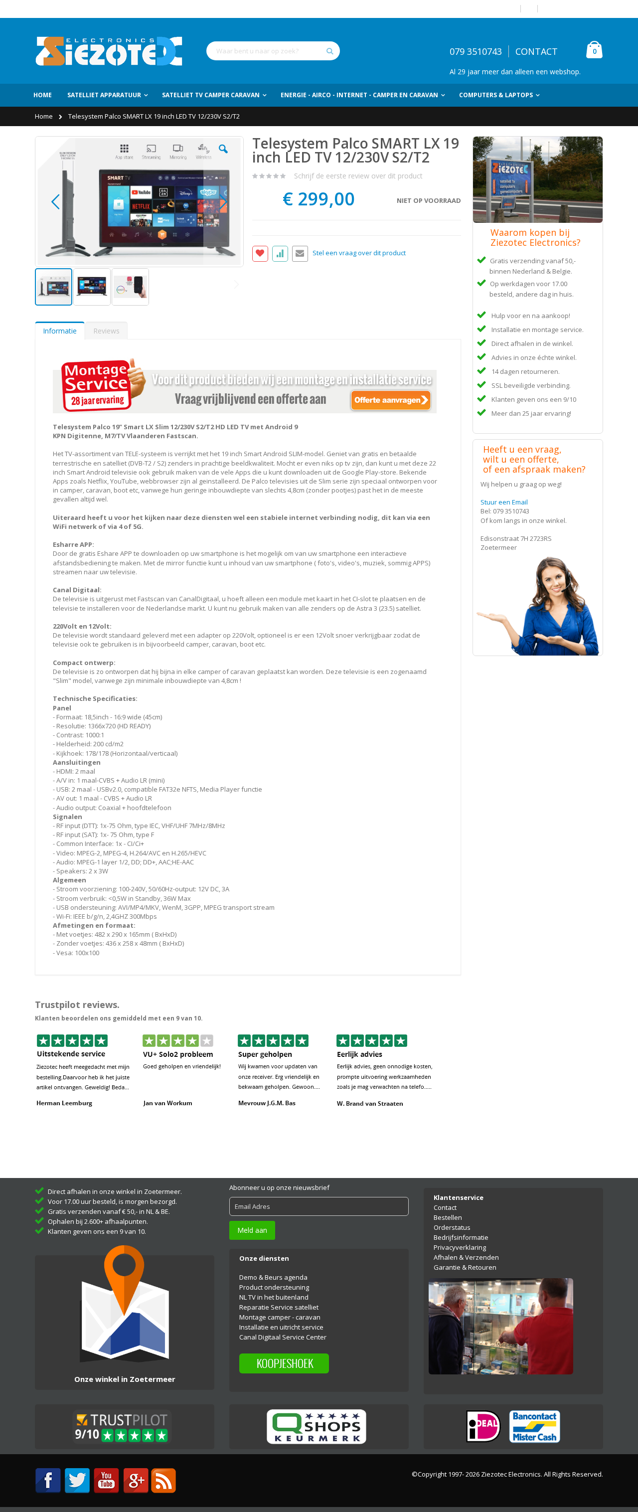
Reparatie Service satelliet (279, 1307)
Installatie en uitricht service (281, 1327)
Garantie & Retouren (465, 1267)
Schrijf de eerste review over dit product (358, 175)
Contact (445, 1207)
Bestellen (448, 1217)
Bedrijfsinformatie (461, 1237)
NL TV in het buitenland (274, 1297)
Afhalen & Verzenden (466, 1257)
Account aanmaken (574, 8)
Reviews (106, 331)
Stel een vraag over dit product (359, 253)
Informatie (60, 331)
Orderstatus (452, 1227)
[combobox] (273, 51)
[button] (223, 156)
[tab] (60, 330)
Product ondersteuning (274, 1287)
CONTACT (536, 51)
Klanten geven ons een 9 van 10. (97, 1231)
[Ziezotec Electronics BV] (109, 51)
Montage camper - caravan (279, 1317)
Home (44, 116)
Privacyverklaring (460, 1247)
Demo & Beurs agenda (273, 1277)
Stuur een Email (504, 502)
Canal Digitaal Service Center (282, 1337)
